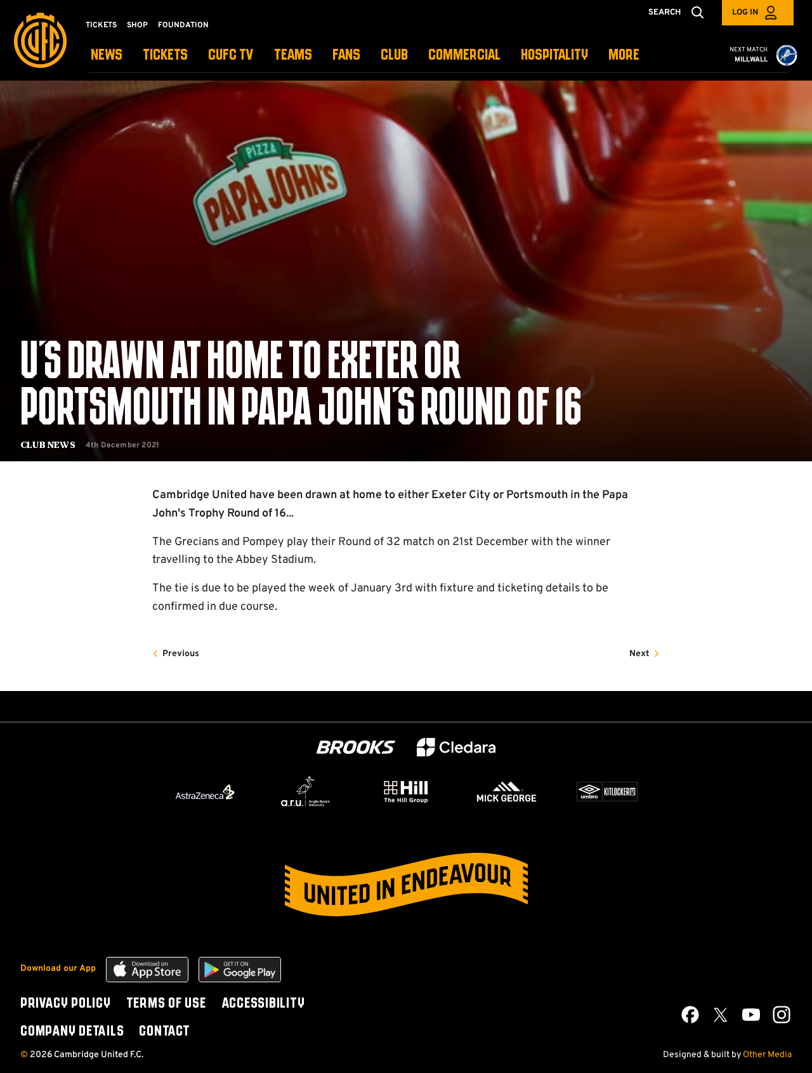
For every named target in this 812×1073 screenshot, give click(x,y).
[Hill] (406, 791)
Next (639, 653)
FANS (346, 55)
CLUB (394, 55)
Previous (180, 653)
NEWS (106, 55)
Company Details (72, 1031)
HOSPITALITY (554, 55)
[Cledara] (456, 747)
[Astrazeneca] (205, 792)
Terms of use (166, 1003)
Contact (164, 1031)
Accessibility (263, 1003)
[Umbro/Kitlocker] (607, 792)
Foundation (183, 25)
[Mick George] (507, 792)
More (623, 55)
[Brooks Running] (356, 747)
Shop (137, 25)
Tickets (101, 25)
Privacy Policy (65, 1003)
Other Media (767, 1055)
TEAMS (293, 55)
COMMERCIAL (464, 55)
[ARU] (305, 792)
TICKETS (165, 55)
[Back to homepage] (40, 40)
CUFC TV (231, 55)
